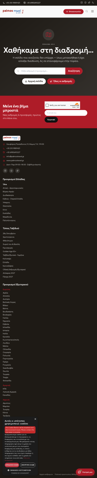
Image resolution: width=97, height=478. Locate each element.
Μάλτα (5, 346)
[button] (20, 470)
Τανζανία (6, 416)
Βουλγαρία (7, 315)
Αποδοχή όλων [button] (12, 465)
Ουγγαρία (7, 352)
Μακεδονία (7, 217)
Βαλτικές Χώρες (9, 302)
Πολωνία (6, 356)
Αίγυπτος (6, 403)
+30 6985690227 (33, 3)
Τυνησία (6, 409)
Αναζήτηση (74, 71)
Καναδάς (6, 395)
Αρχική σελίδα (35, 81)
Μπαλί (5, 436)
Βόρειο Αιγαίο (8, 192)
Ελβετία (6, 324)
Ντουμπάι (7, 424)
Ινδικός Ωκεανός (9, 443)
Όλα (5, 184)
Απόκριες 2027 (9, 273)
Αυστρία (6, 299)
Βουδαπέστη (8, 312)
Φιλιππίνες (7, 455)
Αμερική (6, 385)
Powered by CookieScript (20, 473)
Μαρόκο (6, 406)
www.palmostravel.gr (15, 160)
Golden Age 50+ (9, 251)
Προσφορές (8, 248)
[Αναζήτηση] (86, 11)
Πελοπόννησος (9, 220)
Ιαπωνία (6, 430)
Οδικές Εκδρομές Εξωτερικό (14, 270)
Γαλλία (5, 318)
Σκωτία (6, 371)
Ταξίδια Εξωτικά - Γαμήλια (13, 255)
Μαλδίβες (7, 449)
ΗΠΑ (4, 389)
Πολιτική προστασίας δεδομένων (67, 474)
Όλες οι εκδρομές (62, 81)
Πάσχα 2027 (8, 277)
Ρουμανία (7, 365)
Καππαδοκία (8, 446)
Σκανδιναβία (8, 368)
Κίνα (4, 427)
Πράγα (5, 362)
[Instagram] (81, 2)
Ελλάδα (6, 262)
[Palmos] (13, 11)
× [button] (35, 419)
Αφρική (6, 400)
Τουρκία (6, 374)
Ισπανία (6, 330)
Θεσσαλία (7, 206)
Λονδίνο (6, 343)
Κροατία (6, 337)
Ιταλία (5, 334)
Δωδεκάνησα (8, 195)
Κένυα (5, 413)
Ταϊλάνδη (6, 452)
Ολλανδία (7, 349)
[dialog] (20, 446)
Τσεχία (5, 377)
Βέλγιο (5, 305)
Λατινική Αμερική (9, 392)
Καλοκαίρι (7, 259)
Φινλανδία (7, 381)
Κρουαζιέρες (8, 266)
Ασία (5, 420)
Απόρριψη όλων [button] (28, 465)
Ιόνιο (5, 210)
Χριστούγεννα (8, 237)
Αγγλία (5, 293)
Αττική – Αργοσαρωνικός (13, 188)
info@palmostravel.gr (15, 156)
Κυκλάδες (7, 213)
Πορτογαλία (8, 359)
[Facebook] (85, 2)
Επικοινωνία (75, 12)
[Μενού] (92, 12)
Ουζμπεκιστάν (8, 461)
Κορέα (5, 433)
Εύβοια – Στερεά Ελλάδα (13, 199)
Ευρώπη (6, 289)
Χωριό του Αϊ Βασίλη (11, 244)
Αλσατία (6, 296)
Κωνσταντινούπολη (11, 340)
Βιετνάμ (6, 439)
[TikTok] (89, 2)
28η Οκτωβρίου (9, 233)
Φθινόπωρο (8, 241)
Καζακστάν (7, 458)
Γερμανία (6, 321)
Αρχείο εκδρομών (46, 474)
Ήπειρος (6, 202)
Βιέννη (5, 308)
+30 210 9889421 (13, 148)
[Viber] (93, 2)
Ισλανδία (6, 327)
